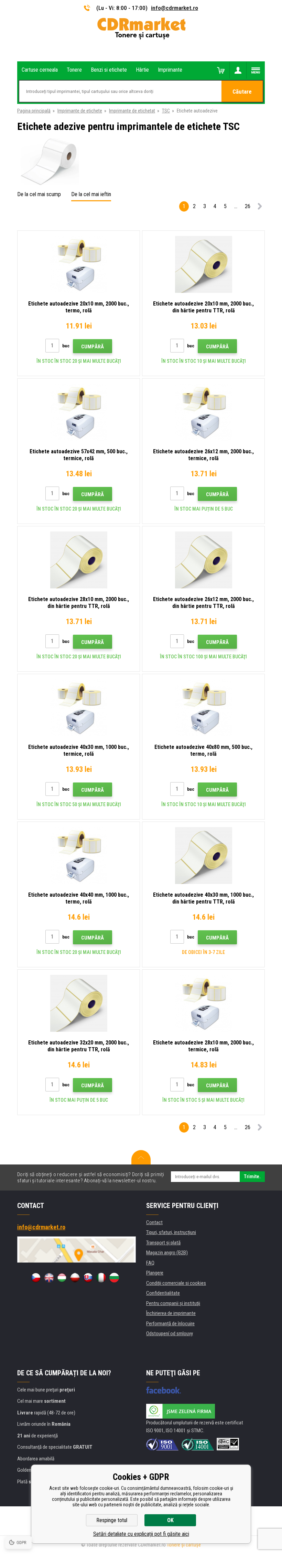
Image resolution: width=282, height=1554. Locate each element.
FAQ (150, 1263)
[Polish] (75, 1277)
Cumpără (92, 347)
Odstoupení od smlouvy (169, 1333)
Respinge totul (111, 1520)
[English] (49, 1277)
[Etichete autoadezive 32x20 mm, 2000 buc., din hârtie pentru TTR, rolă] (78, 1003)
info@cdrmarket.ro (174, 7)
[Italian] (101, 1277)
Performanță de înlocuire (170, 1323)
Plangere (154, 1273)
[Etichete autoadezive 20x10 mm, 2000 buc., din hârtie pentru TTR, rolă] (203, 264)
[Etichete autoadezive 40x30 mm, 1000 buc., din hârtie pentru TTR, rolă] (203, 855)
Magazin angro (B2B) (167, 1253)
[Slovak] (88, 1277)
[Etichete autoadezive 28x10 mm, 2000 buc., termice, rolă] (203, 1003)
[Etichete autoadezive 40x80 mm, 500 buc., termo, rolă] (203, 707)
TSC (166, 110)
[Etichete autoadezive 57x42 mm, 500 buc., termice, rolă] (78, 412)
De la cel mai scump (39, 194)
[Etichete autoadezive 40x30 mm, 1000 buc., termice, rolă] (78, 707)
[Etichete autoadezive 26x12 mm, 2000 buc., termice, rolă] (203, 412)
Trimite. (252, 1176)
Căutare (242, 91)
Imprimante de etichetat (132, 110)
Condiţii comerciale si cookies (176, 1283)
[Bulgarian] (114, 1277)
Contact (154, 1222)
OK (170, 1520)
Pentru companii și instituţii (173, 1303)
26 (247, 206)
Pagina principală (34, 110)
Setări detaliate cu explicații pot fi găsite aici (141, 1534)
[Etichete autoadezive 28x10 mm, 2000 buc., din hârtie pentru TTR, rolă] (78, 559)
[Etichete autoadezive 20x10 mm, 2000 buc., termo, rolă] (78, 264)
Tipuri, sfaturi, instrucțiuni (171, 1232)
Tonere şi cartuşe (184, 1545)
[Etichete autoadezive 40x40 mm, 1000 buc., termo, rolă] (78, 855)
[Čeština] (36, 1277)
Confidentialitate (163, 1293)
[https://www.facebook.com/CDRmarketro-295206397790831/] (163, 1390)
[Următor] (259, 207)
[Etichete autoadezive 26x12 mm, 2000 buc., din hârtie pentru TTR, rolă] (203, 559)
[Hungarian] (62, 1277)
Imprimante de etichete (79, 110)
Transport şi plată (163, 1243)
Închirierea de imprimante (171, 1313)
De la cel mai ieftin (91, 194)
